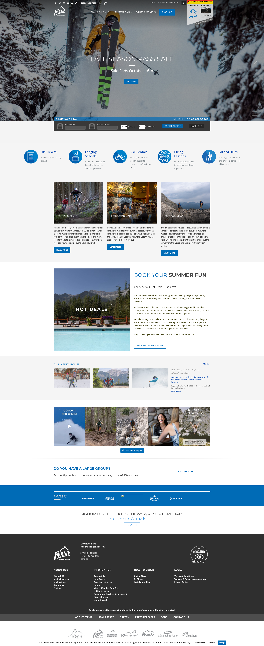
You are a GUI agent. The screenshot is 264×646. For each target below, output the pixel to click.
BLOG (153, 2)
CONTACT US (174, 2)
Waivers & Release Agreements (190, 579)
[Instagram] (60, 3)
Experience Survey (103, 582)
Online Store (140, 576)
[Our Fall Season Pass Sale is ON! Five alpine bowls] (69, 426)
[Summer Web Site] (105, 3)
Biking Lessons (180, 154)
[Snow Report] (72, 3)
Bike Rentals (138, 152)
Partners (58, 588)
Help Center (100, 579)
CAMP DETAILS (131, 81)
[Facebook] (56, 3)
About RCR (59, 576)
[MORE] (75, 156)
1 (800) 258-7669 (88, 3)
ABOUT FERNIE (83, 617)
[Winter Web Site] (100, 3)
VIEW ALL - (206, 364)
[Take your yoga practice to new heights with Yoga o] (194, 426)
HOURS (165, 2)
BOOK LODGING (172, 126)
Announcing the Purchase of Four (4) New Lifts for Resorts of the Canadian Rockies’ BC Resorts (190, 379)
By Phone (138, 579)
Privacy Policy (181, 582)
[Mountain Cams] (76, 3)
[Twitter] (64, 3)
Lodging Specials (91, 154)
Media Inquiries (61, 579)
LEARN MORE (62, 250)
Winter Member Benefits (106, 588)
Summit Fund (100, 600)
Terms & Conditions (184, 576)
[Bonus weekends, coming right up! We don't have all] (100, 426)
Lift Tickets (49, 152)
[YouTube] (68, 3)
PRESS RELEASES (145, 617)
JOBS (159, 2)
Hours (97, 585)
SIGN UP (132, 525)
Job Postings (60, 582)
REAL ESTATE (106, 617)
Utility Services (101, 591)
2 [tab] (254, 113)
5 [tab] (254, 117)
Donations (59, 585)
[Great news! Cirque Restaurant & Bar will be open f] (163, 426)
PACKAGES (196, 126)
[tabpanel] (132, 60)
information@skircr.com (92, 546)
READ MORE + (176, 391)
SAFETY (124, 617)
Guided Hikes (228, 152)
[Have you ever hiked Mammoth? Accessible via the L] (132, 426)
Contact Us (99, 576)
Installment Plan (142, 582)
